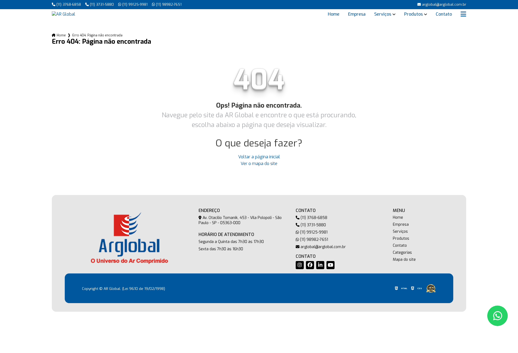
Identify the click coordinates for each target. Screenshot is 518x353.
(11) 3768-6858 (68, 4)
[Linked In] (320, 265)
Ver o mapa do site (259, 163)
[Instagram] (300, 265)
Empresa (357, 14)
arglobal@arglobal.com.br (322, 246)
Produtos (413, 14)
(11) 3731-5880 (101, 4)
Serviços (382, 14)
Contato (444, 14)
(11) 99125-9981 (134, 4)
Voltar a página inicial (259, 157)
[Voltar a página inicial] (63, 14)
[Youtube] (330, 265)
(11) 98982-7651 (168, 4)
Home (333, 14)
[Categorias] (463, 14)
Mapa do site (404, 259)
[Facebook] (310, 265)
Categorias (402, 252)
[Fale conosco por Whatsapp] (497, 316)
